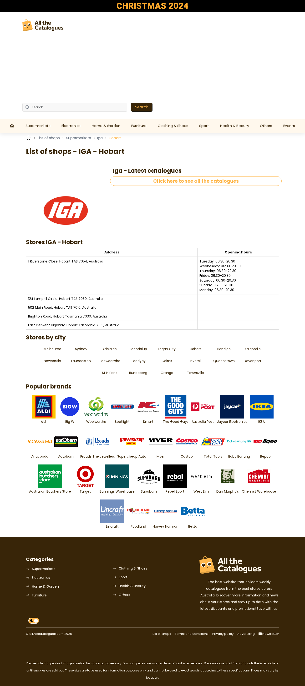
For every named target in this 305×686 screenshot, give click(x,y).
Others (266, 125)
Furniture (139, 125)
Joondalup (138, 349)
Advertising (246, 633)
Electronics (71, 125)
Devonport (252, 360)
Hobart (195, 349)
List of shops (49, 137)
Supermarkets (38, 125)
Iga (100, 137)
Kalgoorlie (253, 349)
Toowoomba (109, 360)
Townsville (195, 372)
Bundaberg (138, 372)
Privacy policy (223, 633)
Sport (204, 125)
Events (289, 125)
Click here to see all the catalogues (196, 181)
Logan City (167, 349)
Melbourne (52, 349)
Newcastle (52, 360)
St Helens (109, 372)
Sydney (81, 349)
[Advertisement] (152, 67)
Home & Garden (106, 125)
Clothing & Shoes (173, 125)
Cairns (167, 360)
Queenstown (224, 360)
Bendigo (224, 349)
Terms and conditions (191, 633)
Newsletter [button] (270, 633)
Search (141, 107)
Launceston (81, 360)
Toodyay (138, 360)
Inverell (195, 360)
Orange (167, 372)
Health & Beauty (234, 125)
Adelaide (109, 349)
